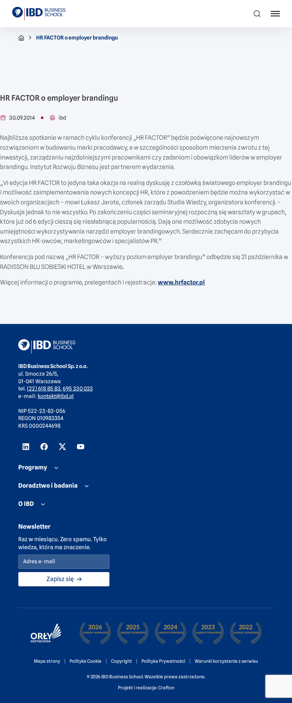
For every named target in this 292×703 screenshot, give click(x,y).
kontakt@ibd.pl (56, 396)
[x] (62, 446)
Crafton (166, 687)
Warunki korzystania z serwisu (226, 661)
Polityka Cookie (86, 661)
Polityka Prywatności (163, 661)
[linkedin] (25, 446)
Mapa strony (47, 661)
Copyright (121, 661)
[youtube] (80, 446)
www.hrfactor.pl (181, 282)
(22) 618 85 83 (43, 388)
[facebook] (44, 446)
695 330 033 (78, 388)
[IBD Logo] (38, 14)
